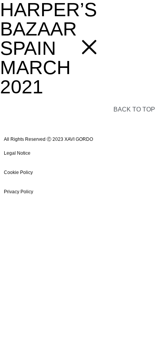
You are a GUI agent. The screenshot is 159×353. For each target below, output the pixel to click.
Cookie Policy (18, 172)
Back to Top (134, 109)
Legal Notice (17, 153)
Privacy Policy (18, 191)
